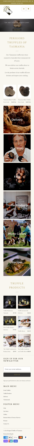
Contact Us (6, 424)
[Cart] (28, 9)
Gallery (5, 414)
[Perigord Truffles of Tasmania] (10, 11)
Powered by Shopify (8, 434)
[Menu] (24, 9)
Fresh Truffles (6, 390)
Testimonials (6, 400)
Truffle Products (7, 393)
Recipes (5, 421)
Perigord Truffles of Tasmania (14, 430)
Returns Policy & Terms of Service (11, 417)
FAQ (4, 408)
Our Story (5, 411)
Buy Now (17, 30)
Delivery (5, 396)
